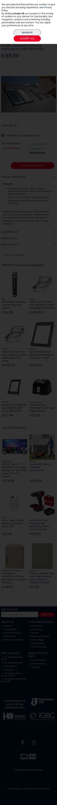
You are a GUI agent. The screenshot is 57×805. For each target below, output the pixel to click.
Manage (27, 32)
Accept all (27, 38)
